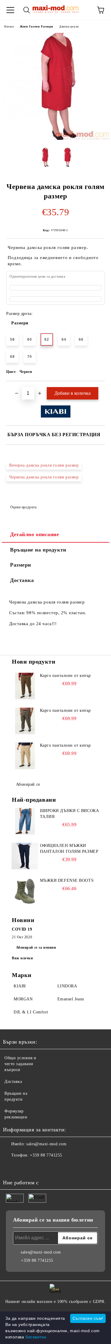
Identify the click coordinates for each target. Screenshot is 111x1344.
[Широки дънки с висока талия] (25, 821)
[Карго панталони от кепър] (25, 686)
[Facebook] (10, 1167)
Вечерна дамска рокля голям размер (43, 465)
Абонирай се (28, 784)
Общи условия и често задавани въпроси (20, 1064)
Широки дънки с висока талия (69, 813)
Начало (9, 26)
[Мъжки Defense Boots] (25, 891)
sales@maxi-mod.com (46, 1144)
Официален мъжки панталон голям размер (69, 848)
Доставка (22, 580)
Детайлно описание (34, 534)
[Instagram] (23, 1167)
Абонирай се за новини (36, 947)
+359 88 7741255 (46, 1155)
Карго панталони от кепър (65, 675)
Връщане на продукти (38, 550)
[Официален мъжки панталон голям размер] (25, 856)
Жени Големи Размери (36, 26)
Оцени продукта (23, 507)
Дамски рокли (69, 26)
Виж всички (22, 958)
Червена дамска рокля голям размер (43, 477)
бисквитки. (36, 1337)
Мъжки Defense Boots (67, 880)
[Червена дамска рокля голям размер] (55, 138)
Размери (19, 323)
